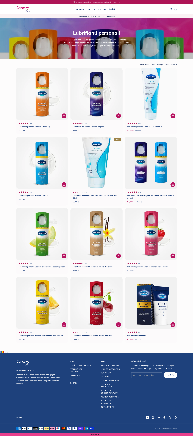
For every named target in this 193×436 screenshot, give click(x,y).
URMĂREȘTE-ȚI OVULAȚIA (80, 365)
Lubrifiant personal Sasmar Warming (34, 127)
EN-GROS (74, 383)
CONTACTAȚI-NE (107, 407)
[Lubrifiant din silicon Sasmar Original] (96, 94)
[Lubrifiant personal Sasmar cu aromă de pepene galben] (42, 234)
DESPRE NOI (75, 375)
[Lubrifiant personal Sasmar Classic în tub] (151, 94)
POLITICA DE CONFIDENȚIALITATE (109, 391)
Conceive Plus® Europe (169, 428)
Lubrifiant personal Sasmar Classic (33, 195)
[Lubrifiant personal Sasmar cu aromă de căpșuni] (151, 234)
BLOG (72, 379)
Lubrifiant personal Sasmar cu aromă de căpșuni (147, 267)
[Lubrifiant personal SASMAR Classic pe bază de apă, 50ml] (96, 163)
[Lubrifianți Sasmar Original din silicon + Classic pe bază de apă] (151, 163)
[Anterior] (61, 2)
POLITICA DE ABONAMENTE (107, 401)
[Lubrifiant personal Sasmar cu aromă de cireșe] (96, 303)
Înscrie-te (170, 375)
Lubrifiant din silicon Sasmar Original (88, 127)
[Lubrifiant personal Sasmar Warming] (42, 94)
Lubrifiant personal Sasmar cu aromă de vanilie (93, 267)
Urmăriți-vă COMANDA (110, 365)
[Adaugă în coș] (64, 115)
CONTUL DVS (106, 373)
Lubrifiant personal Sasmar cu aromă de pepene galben (41, 267)
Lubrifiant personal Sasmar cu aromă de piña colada (40, 335)
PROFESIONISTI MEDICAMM (76, 370)
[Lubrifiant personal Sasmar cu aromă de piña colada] (42, 303)
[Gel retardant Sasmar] (151, 303)
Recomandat (169, 64)
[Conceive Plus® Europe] (23, 9)
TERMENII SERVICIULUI (110, 380)
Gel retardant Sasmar (136, 335)
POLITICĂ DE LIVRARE (110, 397)
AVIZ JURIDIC (106, 377)
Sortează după (157, 64)
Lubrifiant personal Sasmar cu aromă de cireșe (92, 335)
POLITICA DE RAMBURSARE (107, 385)
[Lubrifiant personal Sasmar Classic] (42, 163)
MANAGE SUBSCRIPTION (111, 369)
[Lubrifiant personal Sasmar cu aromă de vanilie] (96, 234)
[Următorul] (131, 2)
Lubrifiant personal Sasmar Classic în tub (144, 127)
